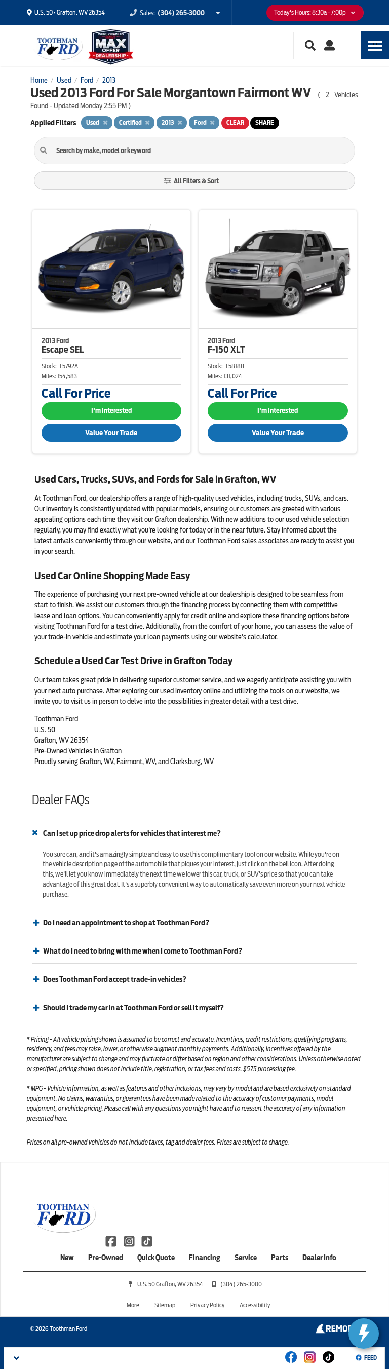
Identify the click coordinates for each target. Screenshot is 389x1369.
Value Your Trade (111, 433)
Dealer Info (319, 1257)
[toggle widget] (363, 1333)
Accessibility (255, 1305)
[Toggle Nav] (375, 45)
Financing (204, 1257)
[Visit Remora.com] (337, 1331)
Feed (370, 1357)
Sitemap (164, 1305)
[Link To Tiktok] (328, 1363)
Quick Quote (156, 1257)
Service (246, 1257)
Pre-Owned (105, 1257)
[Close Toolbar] (18, 1358)
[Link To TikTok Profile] (147, 1241)
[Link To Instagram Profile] (129, 1241)
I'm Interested (111, 410)
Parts (279, 1257)
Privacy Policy (207, 1305)
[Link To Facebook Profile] (112, 1241)
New (67, 1257)
